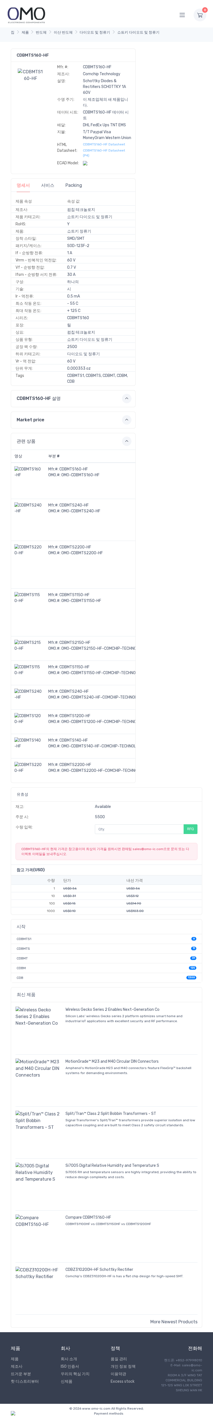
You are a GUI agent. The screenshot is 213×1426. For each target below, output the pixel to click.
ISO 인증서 (70, 1366)
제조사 (16, 1366)
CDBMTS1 (24, 939)
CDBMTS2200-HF (75, 547)
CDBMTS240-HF (74, 505)
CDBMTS (23, 949)
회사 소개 (69, 1359)
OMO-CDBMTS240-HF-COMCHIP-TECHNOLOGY (102, 697)
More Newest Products (173, 1321)
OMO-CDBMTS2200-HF (82, 553)
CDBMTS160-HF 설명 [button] (39, 398)
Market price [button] (30, 419)
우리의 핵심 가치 (75, 1374)
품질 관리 (119, 1359)
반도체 (41, 32)
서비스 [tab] (47, 185)
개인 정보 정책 (123, 1366)
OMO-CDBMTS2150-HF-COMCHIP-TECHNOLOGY (103, 648)
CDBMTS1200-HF (74, 716)
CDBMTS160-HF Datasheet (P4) (104, 152)
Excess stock (123, 1381)
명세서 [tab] (23, 185)
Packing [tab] (73, 185)
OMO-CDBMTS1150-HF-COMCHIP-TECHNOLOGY (103, 673)
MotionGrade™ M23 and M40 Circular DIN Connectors (112, 1061)
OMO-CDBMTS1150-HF (81, 600)
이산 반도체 (63, 32)
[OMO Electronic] (26, 14)
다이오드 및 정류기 (95, 32)
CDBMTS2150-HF (74, 642)
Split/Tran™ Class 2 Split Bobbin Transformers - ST (110, 1113)
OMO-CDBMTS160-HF (80, 475)
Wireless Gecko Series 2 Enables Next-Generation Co (112, 1009)
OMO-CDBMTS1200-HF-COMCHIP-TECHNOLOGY (103, 721)
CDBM (21, 968)
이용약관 (118, 1374)
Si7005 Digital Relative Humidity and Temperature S (112, 1165)
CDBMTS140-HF (73, 740)
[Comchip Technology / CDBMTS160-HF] (30, 74)
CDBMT (22, 958)
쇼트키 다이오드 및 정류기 (138, 32)
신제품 (66, 1381)
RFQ (190, 829)
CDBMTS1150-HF (74, 595)
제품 (25, 32)
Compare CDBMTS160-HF (88, 1217)
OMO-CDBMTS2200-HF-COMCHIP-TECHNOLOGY (104, 770)
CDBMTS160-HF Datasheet (104, 144)
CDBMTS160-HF (73, 469)
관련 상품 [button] (26, 441)
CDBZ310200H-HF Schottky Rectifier (99, 1269)
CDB (20, 978)
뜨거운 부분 (21, 1374)
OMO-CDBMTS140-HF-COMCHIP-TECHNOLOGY (102, 746)
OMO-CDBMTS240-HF (80, 511)
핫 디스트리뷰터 (25, 1381)
